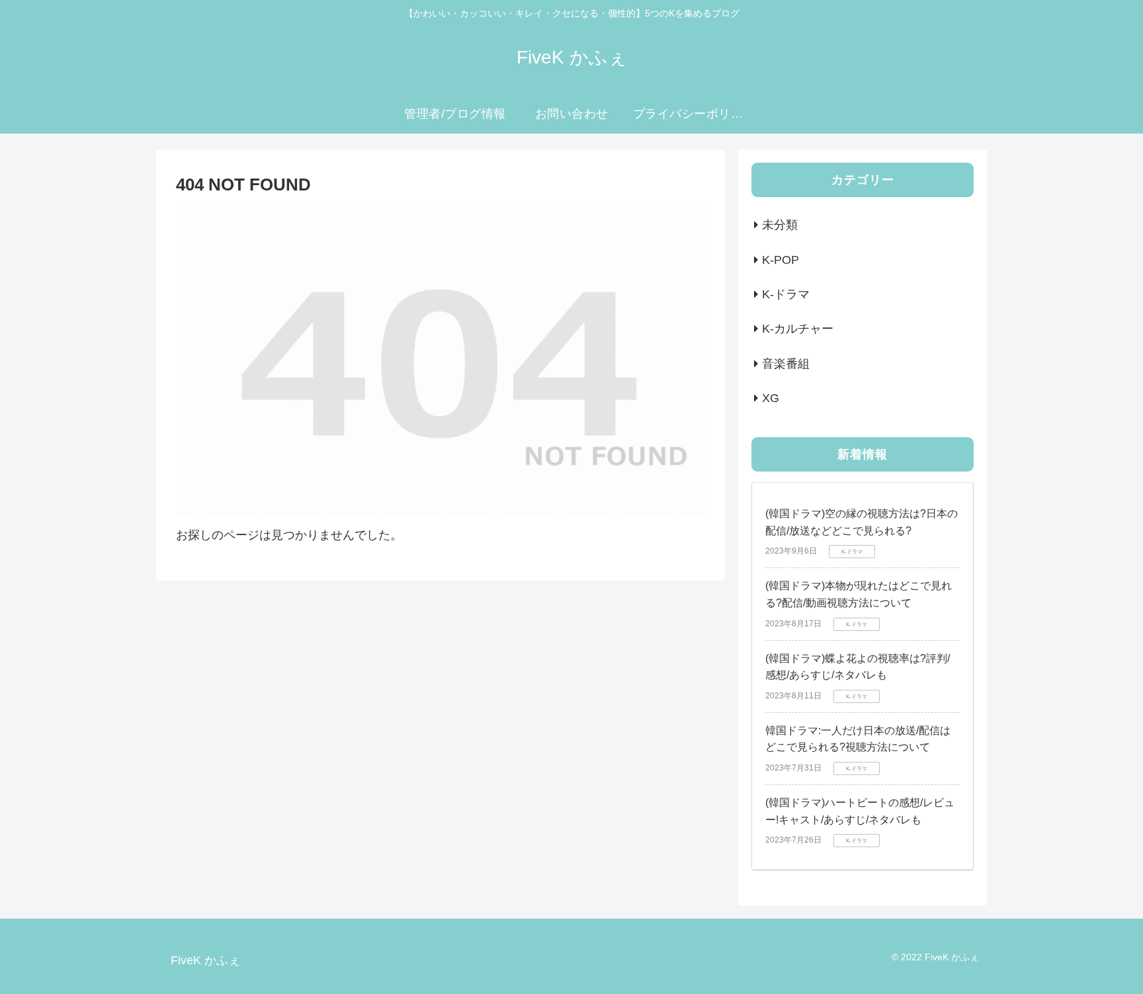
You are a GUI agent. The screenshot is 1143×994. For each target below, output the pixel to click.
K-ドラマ (786, 295)
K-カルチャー (797, 329)
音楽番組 (786, 363)
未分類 (780, 225)
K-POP (780, 260)
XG (770, 398)
